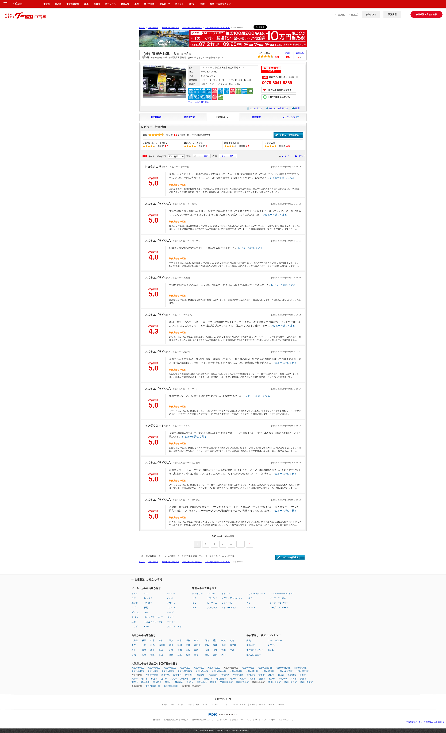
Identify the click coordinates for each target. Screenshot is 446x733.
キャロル (225, 593)
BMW (146, 626)
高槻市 (302, 675)
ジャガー (171, 617)
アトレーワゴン (228, 607)
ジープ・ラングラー (279, 603)
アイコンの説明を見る (198, 102)
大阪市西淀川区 (265, 667)
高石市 (135, 682)
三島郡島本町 (226, 682)
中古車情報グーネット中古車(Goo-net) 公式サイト (426, 722)
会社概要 (156, 720)
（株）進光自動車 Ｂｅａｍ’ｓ (217, 28)
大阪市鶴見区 (268, 671)
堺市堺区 (166, 675)
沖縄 (232, 650)
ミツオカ (148, 603)
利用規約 (184, 720)
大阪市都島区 (138, 667)
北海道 (135, 640)
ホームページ (256, 108)
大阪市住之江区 (285, 671)
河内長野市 (221, 678)
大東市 (243, 678)
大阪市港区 (199, 667)
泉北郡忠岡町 (274, 682)
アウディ (171, 603)
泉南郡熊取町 (290, 682)
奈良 (196, 640)
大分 (223, 655)
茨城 (144, 655)
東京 (161, 640)
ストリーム (212, 603)
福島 (144, 650)
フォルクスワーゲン (153, 622)
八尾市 (174, 678)
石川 (171, 640)
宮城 (134, 655)
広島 (207, 645)
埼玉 (152, 650)
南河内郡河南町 (171, 686)
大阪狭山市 (201, 682)
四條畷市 (179, 682)
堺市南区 (213, 675)
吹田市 (281, 675)
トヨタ (135, 593)
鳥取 (196, 650)
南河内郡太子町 (152, 686)
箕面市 (262, 678)
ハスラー (251, 598)
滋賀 (188, 640)
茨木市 (164, 678)
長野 (171, 655)
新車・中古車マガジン (220, 4)
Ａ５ (249, 603)
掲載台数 (300, 53)
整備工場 (125, 4)
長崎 (223, 645)
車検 (136, 4)
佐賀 (223, 640)
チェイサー (197, 593)
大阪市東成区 (300, 667)
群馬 (152, 645)
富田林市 (196, 678)
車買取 (97, 4)
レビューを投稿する (278, 108)
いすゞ (147, 593)
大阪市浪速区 (248, 667)
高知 (215, 650)
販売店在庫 (189, 117)
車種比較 (251, 645)
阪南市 (213, 682)
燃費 (249, 640)
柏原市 (272, 678)
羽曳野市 (283, 678)
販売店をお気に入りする (279, 90)
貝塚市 (135, 678)
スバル (135, 617)
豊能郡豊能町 (242, 682)
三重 (180, 655)
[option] (223, 40)
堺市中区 (177, 675)
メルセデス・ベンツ (153, 617)
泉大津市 (292, 675)
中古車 (142, 28)
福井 (171, 645)
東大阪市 (157, 682)
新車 (86, 4)
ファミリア (212, 607)
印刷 (297, 108)
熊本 (223, 650)
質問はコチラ (237, 720)
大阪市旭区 (153, 671)
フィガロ (211, 593)
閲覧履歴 (392, 14)
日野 (146, 607)
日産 (134, 598)
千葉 (152, 655)
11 (296, 155)
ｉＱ (194, 598)
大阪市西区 (185, 667)
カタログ (179, 4)
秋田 (144, 640)
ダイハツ (136, 612)
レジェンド (212, 598)
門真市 (293, 678)
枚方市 (154, 678)
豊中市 (261, 675)
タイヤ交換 (149, 4)
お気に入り (371, 14)
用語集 (270, 650)
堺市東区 (189, 675)
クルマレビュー (274, 640)
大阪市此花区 (170, 667)
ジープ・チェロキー (279, 598)
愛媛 (215, 645)
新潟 (161, 650)
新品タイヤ (165, 4)
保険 (202, 4)
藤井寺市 (145, 682)
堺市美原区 (238, 675)
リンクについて (223, 720)
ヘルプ (354, 14)
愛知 (180, 650)
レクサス (148, 598)
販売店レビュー (223, 117)
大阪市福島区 (154, 667)
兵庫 (188, 655)
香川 (215, 640)
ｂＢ (194, 607)
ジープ (170, 612)
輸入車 (58, 4)
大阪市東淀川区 (283, 667)
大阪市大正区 (213, 667)
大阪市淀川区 (252, 671)
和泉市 (252, 678)
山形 (144, 645)
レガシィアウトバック (231, 598)
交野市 (190, 682)
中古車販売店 (153, 28)
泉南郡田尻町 (306, 682)
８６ (194, 603)
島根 (196, 655)
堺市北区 (225, 675)
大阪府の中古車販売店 (170, 28)
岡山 (207, 640)
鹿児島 (233, 645)
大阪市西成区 (236, 671)
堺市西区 (201, 675)
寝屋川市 (208, 678)
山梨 (171, 650)
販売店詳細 (156, 117)
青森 (134, 645)
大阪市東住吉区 (219, 671)
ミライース (226, 603)
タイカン (251, 607)
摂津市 (303, 678)
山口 (207, 650)
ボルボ (170, 598)
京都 (188, 645)
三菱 (134, 622)
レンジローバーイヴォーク (282, 593)
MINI (146, 612)
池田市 (271, 675)
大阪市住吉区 (202, 671)
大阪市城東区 (168, 671)
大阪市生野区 (138, 671)
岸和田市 (251, 675)
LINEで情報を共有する (279, 97)
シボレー (171, 593)
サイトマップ (260, 720)
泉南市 (168, 682)
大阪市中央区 (151, 675)
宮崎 (232, 640)
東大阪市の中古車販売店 (192, 28)
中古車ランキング (255, 650)
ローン (192, 4)
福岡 (215, 655)
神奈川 (162, 645)
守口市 (144, 678)
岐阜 (180, 640)
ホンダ (135, 603)
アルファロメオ (174, 626)
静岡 (180, 645)
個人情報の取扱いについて (202, 720)
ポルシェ (171, 607)
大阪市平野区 (302, 671)
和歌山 (197, 645)
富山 (161, 655)
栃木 (152, 640)
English (341, 14)
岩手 (134, 650)
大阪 (188, 650)
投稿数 (288, 53)
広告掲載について (286, 720)
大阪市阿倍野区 (185, 671)
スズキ (135, 607)
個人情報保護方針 (171, 720)
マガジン (271, 645)
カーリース (110, 4)
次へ (301, 156)
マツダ (135, 626)
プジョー (171, 622)
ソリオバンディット (256, 593)
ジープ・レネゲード (279, 607)
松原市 (233, 678)
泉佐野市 (184, 678)
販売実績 (256, 117)
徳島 (207, 655)
